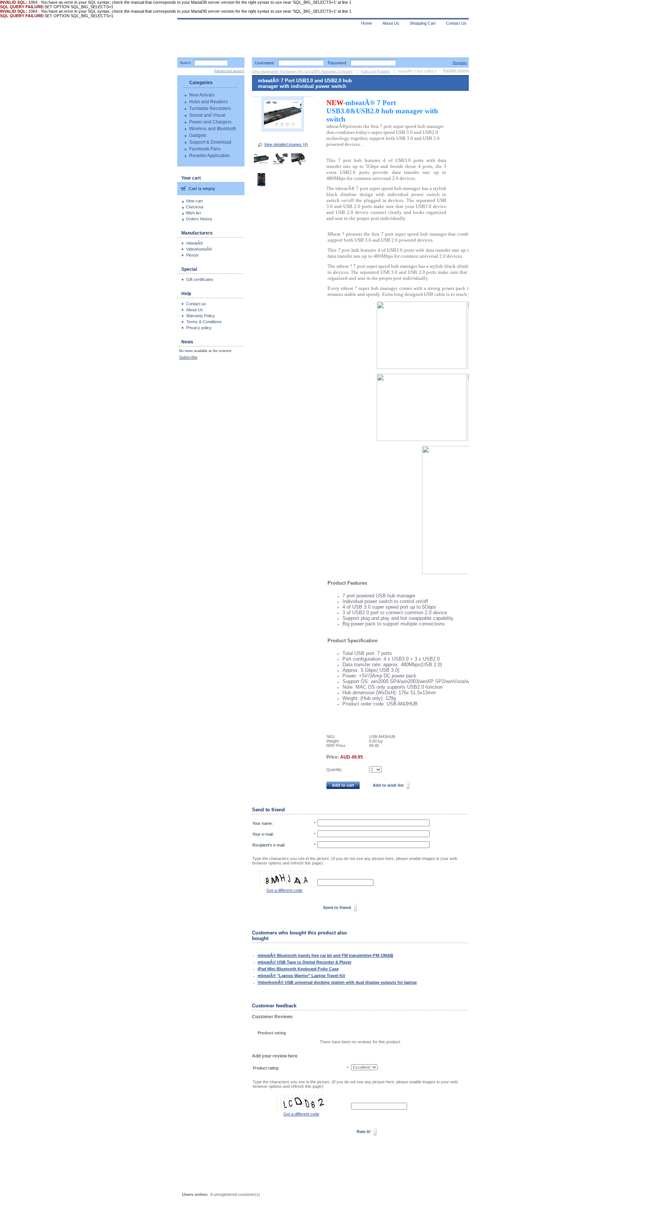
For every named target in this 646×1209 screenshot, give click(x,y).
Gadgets (197, 135)
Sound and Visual (207, 115)
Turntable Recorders (210, 108)
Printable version (456, 70)
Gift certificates (199, 279)
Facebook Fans (205, 148)
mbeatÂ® (194, 243)
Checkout (194, 207)
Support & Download (210, 142)
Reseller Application (209, 155)
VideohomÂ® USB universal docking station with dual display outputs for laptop (337, 982)
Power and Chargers (210, 122)
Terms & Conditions (204, 321)
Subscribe (188, 357)
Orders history (199, 219)
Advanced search (229, 71)
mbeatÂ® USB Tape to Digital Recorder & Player (304, 962)
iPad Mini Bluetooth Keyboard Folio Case (298, 969)
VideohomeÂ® (199, 249)
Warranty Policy (200, 315)
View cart (194, 201)
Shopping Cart (423, 23)
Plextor (192, 255)
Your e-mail (262, 834)
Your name (262, 823)
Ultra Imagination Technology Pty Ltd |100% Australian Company (302, 71)
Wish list (193, 213)
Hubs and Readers (208, 101)
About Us (194, 309)
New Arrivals (202, 95)
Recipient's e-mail (268, 845)
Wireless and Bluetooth (212, 128)
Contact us (196, 304)
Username (264, 63)
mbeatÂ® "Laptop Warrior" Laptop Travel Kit (301, 975)
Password (337, 63)
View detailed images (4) (286, 144)
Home (366, 23)
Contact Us (456, 23)
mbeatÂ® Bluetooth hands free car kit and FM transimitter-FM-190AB (325, 955)
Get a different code (284, 890)
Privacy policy (199, 327)
